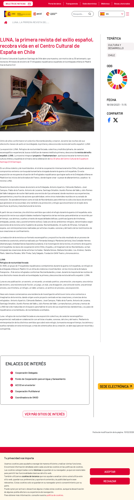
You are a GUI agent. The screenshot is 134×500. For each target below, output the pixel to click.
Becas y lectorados (122, 3)
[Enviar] (89, 14)
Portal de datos (54, 3)
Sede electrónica (90, 3)
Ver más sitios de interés (45, 414)
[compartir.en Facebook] (109, 120)
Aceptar (109, 471)
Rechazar (110, 481)
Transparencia (72, 3)
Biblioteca (105, 3)
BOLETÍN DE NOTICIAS (16, 3)
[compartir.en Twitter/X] (115, 120)
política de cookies (55, 495)
